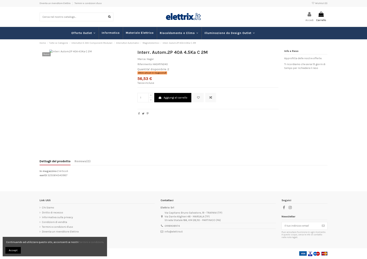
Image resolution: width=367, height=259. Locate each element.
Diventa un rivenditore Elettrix (55, 3)
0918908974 (172, 226)
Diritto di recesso (52, 212)
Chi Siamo (48, 207)
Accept (13, 250)
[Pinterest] (148, 113)
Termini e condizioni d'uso (88, 3)
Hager (150, 59)
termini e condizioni (91, 242)
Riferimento (144, 64)
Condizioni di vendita (54, 222)
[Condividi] (139, 113)
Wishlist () (321, 3)
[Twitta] (143, 113)
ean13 (43, 175)
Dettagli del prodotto (55, 161)
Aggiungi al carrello (175, 97)
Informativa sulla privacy (57, 217)
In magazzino (48, 171)
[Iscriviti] (323, 225)
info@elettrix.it (174, 231)
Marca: (141, 59)
